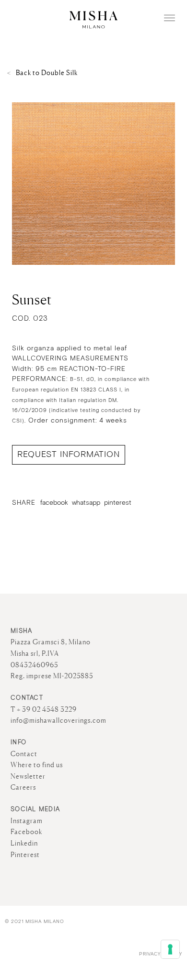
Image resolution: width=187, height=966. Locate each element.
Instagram (27, 821)
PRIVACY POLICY (160, 954)
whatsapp (86, 503)
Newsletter (28, 776)
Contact (24, 754)
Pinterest (25, 854)
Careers (23, 787)
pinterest (117, 503)
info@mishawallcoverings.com (58, 720)
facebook (54, 503)
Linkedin (24, 843)
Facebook (26, 832)
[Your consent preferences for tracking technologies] (170, 949)
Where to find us (37, 765)
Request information (68, 454)
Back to (47, 72)
